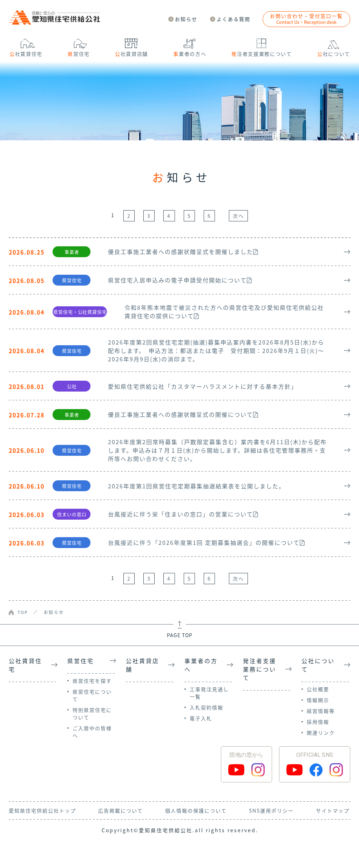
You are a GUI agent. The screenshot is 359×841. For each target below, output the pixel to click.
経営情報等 (321, 710)
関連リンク (321, 732)
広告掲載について (120, 810)
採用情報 (318, 721)
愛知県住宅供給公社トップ (42, 810)
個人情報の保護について (196, 810)
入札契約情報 (206, 707)
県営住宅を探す (92, 680)
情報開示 (318, 699)
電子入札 (201, 718)
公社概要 (318, 689)
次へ (238, 215)
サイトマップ (333, 810)
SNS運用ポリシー (271, 810)
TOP (23, 612)
